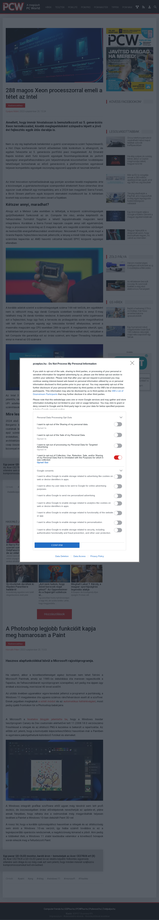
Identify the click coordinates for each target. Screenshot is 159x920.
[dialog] (79, 460)
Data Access (79, 556)
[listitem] (79, 417)
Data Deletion (62, 556)
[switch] (118, 424)
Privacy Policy (97, 556)
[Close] (133, 364)
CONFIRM (57, 545)
